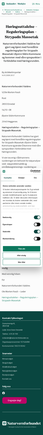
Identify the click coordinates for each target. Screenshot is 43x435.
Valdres (17, 12)
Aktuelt (8, 12)
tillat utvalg (21, 255)
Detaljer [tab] (21, 178)
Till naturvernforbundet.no (13, 10)
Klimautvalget (7, 359)
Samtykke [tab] (8, 178)
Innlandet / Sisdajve (16, 4)
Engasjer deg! (14, 400)
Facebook (3, 393)
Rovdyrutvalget (8, 375)
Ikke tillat (21, 262)
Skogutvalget (7, 363)
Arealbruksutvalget (9, 367)
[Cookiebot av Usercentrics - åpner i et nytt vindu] (30, 171)
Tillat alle (21, 249)
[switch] (37, 224)
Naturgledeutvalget (9, 371)
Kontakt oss (7, 379)
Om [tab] (35, 178)
